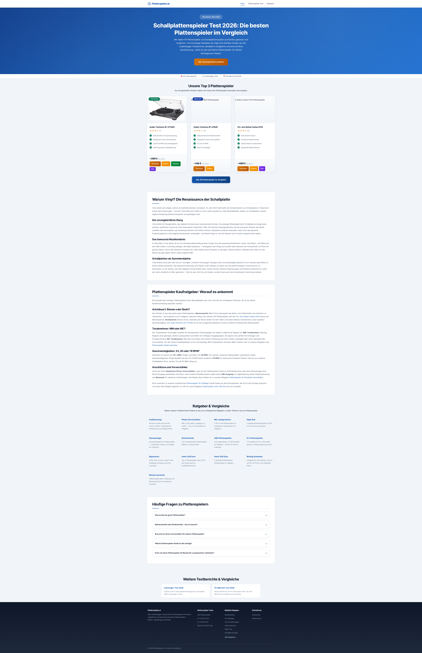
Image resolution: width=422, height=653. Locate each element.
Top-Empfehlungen (232, 622)
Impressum (256, 615)
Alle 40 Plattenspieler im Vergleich (211, 180)
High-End (228, 629)
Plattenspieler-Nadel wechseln (164, 345)
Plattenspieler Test (255, 4)
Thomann (176, 164)
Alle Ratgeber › (230, 637)
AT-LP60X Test (202, 622)
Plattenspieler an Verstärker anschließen (246, 377)
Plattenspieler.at (160, 3)
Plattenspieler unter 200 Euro (214, 386)
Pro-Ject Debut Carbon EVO (247, 316)
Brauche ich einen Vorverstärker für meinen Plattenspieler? (179, 534)
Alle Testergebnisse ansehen (211, 62)
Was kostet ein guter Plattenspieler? (170, 515)
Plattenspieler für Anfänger (198, 383)
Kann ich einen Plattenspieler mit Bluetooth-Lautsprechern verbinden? (184, 553)
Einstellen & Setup (231, 633)
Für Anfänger (229, 618)
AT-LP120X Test (203, 618)
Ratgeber (270, 4)
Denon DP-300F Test (205, 626)
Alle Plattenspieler (203, 615)
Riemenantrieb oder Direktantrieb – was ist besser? (176, 524)
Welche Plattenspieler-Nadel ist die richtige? (173, 543)
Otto (152, 169)
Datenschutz (256, 618)
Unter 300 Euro (230, 626)
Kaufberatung (230, 615)
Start (243, 4)
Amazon (166, 164)
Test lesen (155, 164)
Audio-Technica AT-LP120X (181, 323)
